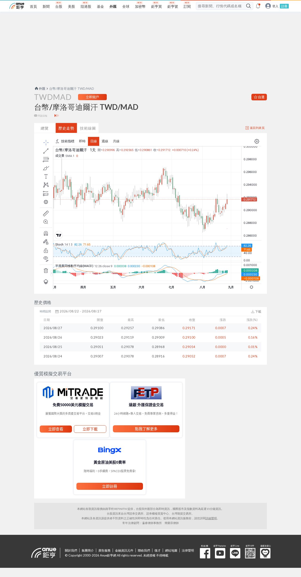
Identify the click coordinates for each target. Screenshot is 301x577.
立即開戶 (92, 97)
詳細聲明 (211, 518)
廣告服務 (104, 550)
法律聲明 (188, 550)
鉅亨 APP (250, 553)
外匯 (42, 88)
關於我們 (71, 550)
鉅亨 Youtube (220, 553)
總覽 (45, 128)
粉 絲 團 (205, 553)
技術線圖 (88, 128)
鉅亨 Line (235, 553)
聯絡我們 (144, 550)
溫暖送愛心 (265, 553)
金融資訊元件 (124, 550)
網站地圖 (171, 550)
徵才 (157, 550)
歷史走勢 (66, 128)
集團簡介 (88, 550)
